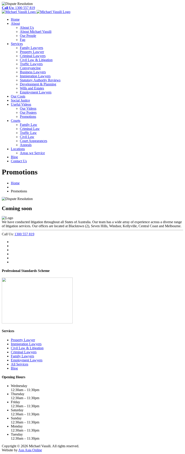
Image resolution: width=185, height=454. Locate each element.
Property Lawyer (23, 340)
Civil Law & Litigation (27, 348)
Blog (14, 368)
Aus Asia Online (30, 450)
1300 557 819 (18, 8)
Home (15, 183)
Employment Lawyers (26, 360)
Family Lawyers (22, 356)
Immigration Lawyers (26, 344)
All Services (19, 364)
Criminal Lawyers (24, 352)
